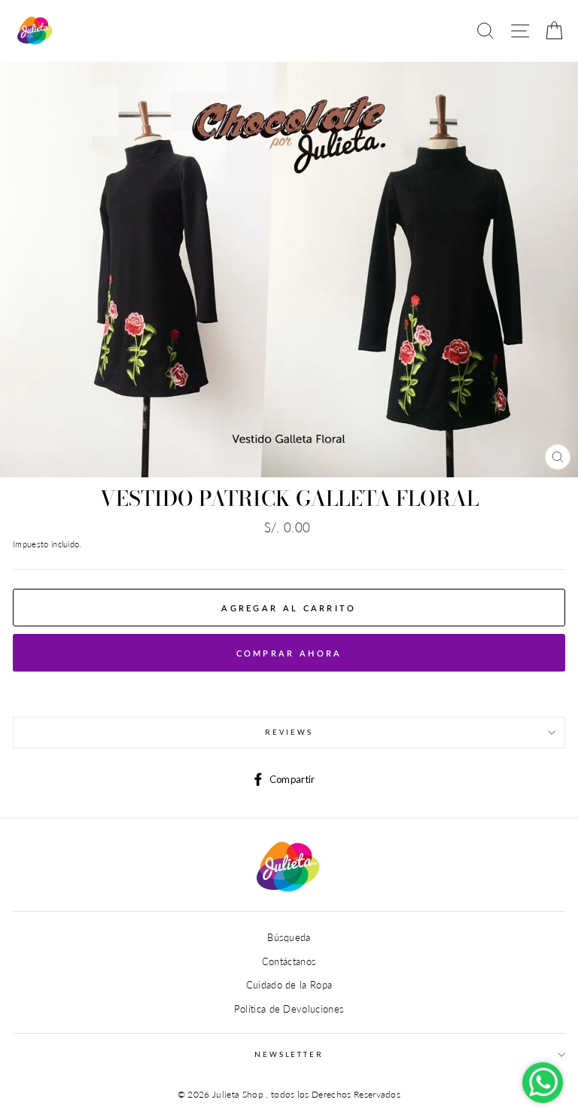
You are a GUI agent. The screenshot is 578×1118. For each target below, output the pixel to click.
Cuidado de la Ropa (289, 985)
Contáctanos (289, 961)
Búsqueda (289, 937)
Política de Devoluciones (289, 1009)
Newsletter (289, 1054)
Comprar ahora (289, 653)
